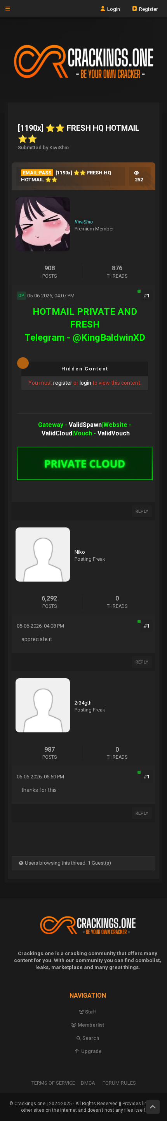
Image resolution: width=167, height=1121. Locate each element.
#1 (147, 296)
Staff (90, 1012)
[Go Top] (153, 1107)
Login (113, 9)
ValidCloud (57, 433)
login (85, 383)
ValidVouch (113, 433)
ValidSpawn (85, 424)
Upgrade (90, 1051)
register (62, 383)
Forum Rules (119, 1083)
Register (148, 9)
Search (90, 1038)
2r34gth (83, 703)
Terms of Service (53, 1083)
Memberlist (90, 1025)
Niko (80, 552)
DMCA (88, 1083)
